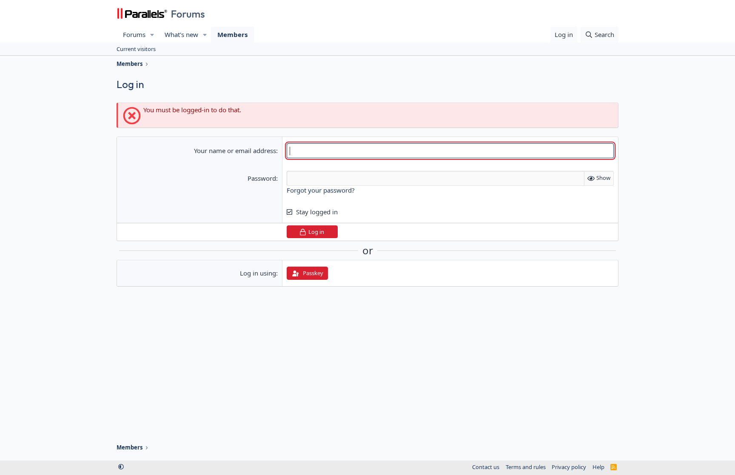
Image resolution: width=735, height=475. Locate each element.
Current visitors (136, 49)
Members (232, 34)
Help (598, 467)
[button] (152, 35)
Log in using (258, 273)
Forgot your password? (321, 190)
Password (262, 178)
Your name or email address (235, 150)
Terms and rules (526, 467)
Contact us (485, 467)
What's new (181, 34)
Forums (134, 34)
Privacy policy (569, 467)
